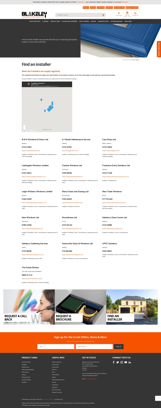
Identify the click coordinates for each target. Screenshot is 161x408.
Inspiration (109, 7)
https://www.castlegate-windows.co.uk (34, 176)
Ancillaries (128, 21)
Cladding (45, 21)
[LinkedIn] (129, 362)
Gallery (54, 377)
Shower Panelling (116, 21)
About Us (86, 7)
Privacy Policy (55, 364)
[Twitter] (117, 362)
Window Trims (55, 21)
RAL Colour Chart (119, 7)
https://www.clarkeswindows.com (72, 176)
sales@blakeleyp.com (91, 379)
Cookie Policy (55, 367)
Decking (93, 21)
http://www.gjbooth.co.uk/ (70, 151)
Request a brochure (132, 7)
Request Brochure (159, 49)
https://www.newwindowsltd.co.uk (32, 229)
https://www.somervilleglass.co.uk (72, 255)
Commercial (100, 7)
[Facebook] (113, 362)
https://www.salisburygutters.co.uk (33, 255)
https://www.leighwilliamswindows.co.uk (34, 203)
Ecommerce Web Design (49, 399)
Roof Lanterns (84, 21)
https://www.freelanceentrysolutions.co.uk (115, 176)
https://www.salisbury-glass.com (112, 229)
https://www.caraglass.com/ (110, 151)
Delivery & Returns (56, 362)
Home (124, 60)
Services (92, 7)
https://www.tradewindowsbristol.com (114, 203)
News (53, 372)
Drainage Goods (103, 21)
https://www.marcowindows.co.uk (72, 203)
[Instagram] (121, 362)
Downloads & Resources (58, 379)
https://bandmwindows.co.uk (31, 151)
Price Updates (55, 374)
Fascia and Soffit (34, 21)
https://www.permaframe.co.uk (71, 229)
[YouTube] (125, 362)
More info (81, 2)
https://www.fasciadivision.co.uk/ (32, 279)
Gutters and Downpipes (69, 21)
